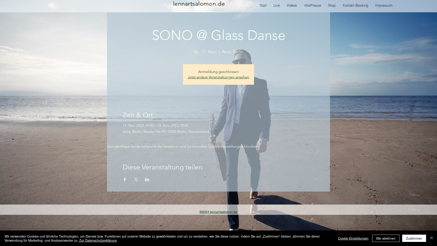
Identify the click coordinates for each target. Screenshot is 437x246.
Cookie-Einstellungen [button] (353, 238)
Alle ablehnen (386, 238)
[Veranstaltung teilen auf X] (136, 179)
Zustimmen (414, 238)
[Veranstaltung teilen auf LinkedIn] (147, 179)
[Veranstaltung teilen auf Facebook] (125, 179)
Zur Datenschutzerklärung (98, 240)
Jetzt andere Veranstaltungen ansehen (218, 77)
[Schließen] (431, 238)
